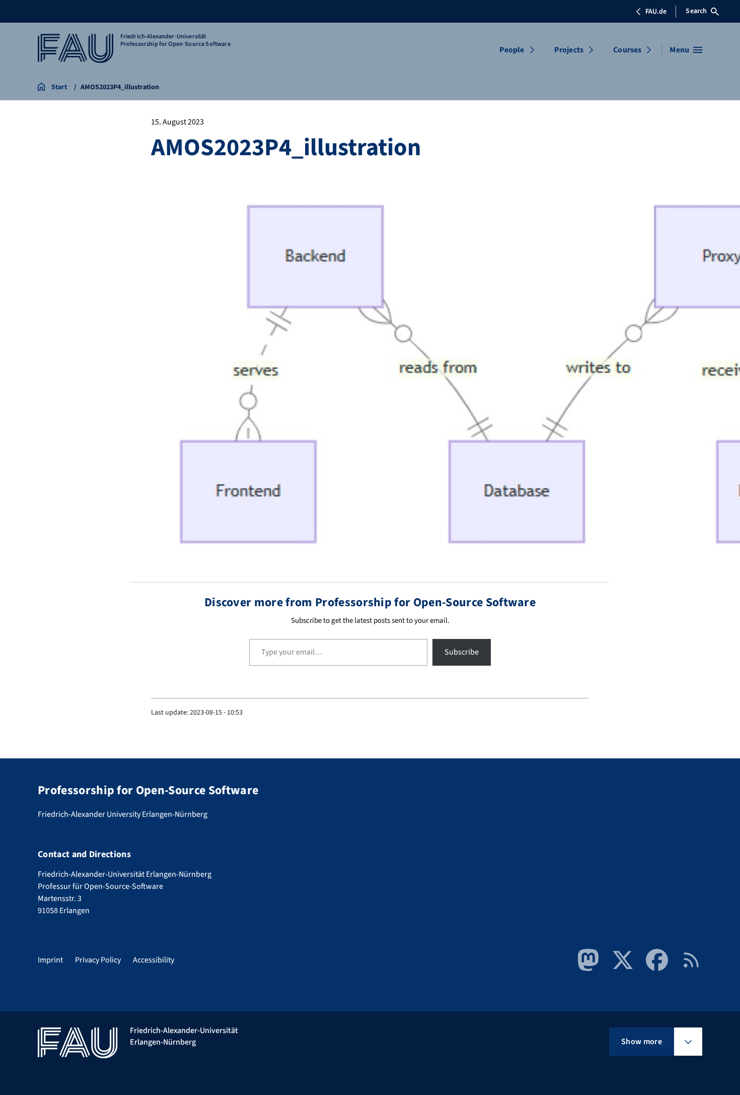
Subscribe (462, 652)
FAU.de (656, 12)
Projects (568, 49)
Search (696, 11)
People (512, 49)
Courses (627, 49)
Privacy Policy (98, 959)
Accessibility (153, 959)
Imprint (50, 959)
